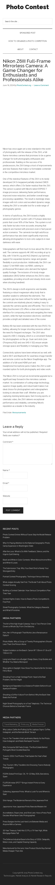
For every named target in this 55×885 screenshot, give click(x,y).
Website (6, 496)
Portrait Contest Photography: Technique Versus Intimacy (26, 577)
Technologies (9, 876)
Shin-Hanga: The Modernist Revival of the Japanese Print (25, 800)
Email (6, 483)
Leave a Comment (41, 85)
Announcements (19, 413)
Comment (8, 442)
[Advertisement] (27, 118)
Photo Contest (27, 7)
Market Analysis (22, 876)
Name (6, 470)
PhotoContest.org (35, 873)
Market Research (38, 876)
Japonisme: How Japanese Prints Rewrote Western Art (25, 807)
